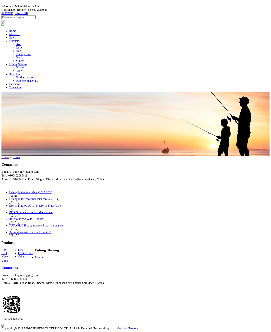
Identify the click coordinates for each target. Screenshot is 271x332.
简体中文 (7, 13)
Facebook (14, 84)
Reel (19, 50)
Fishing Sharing (18, 64)
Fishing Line (23, 54)
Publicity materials (27, 80)
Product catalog (25, 77)
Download (15, 74)
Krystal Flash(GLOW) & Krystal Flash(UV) (35, 205)
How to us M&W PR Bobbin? (26, 218)
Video (19, 70)
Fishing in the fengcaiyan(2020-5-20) (30, 192)
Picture (20, 67)
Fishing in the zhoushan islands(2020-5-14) (34, 198)
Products (14, 40)
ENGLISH (21, 13)
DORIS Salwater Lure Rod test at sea (31, 212)
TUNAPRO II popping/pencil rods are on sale (36, 225)
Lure (19, 47)
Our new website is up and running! (30, 232)
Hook (19, 57)
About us (14, 34)
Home (12, 30)
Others (20, 60)
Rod (18, 44)
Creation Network (127, 328)
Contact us (15, 87)
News (12, 37)
